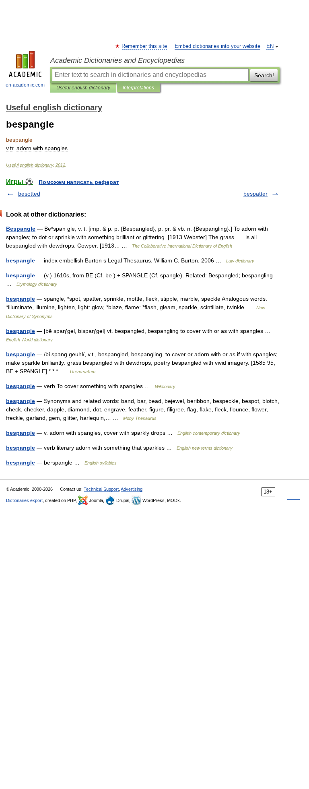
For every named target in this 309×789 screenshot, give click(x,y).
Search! (264, 75)
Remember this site (144, 46)
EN (270, 46)
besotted (29, 193)
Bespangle (20, 228)
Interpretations (138, 88)
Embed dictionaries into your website (217, 46)
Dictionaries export (24, 500)
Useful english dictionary (83, 88)
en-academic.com (25, 85)
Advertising (131, 489)
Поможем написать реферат (79, 182)
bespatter (255, 193)
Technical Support (101, 489)
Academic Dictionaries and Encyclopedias (117, 60)
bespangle (20, 260)
